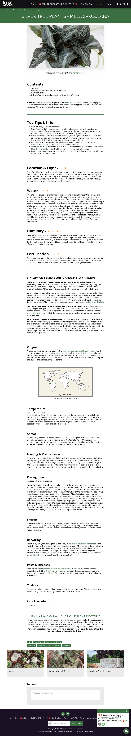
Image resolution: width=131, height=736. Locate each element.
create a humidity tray (36, 313)
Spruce (50, 645)
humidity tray (41, 235)
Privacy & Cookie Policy (85, 731)
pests (93, 421)
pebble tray (89, 138)
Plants (15, 10)
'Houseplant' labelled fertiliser (46, 260)
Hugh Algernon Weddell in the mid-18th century (72, 353)
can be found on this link (92, 302)
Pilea (29, 642)
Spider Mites (48, 149)
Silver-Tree (31, 645)
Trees (53, 642)
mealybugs (55, 568)
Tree (47, 642)
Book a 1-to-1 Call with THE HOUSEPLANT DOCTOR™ (65, 616)
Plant (59, 642)
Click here (72, 286)
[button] (117, 4)
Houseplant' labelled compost (81, 544)
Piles (35, 642)
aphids (47, 568)
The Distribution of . (65, 398)
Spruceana (66, 645)
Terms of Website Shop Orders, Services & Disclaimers (55, 731)
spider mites (66, 568)
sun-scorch (79, 176)
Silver (41, 642)
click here (50, 573)
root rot (62, 571)
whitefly (77, 568)
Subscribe (76, 723)
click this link (83, 219)
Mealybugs (35, 149)
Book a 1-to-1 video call (75, 102)
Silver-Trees (42, 645)
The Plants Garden (77, 73)
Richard (57, 645)
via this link (34, 555)
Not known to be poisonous (39, 589)
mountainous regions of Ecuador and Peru (80, 351)
